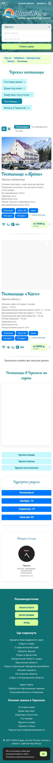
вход (26, 622)
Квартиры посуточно (18, 94)
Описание (8, 210)
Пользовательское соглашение (26, 692)
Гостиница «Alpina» (22, 174)
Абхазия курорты (26, 670)
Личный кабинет (26, 3)
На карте (8, 216)
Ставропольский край (27, 647)
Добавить (42, 3)
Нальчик (26, 517)
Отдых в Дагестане (26, 655)
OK (43, 754)
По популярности (39, 127)
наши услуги (26, 607)
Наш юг (7, 58)
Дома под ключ (14, 88)
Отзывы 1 (21, 216)
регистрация (26, 615)
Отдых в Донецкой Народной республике (26, 666)
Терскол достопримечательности (26, 729)
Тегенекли (26, 493)
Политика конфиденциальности (20, 757)
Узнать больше (38, 215)
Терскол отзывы (26, 455)
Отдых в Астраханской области (26, 677)
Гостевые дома (14, 81)
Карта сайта (26, 684)
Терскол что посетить (26, 468)
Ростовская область (26, 673)
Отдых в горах (26, 643)
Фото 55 (22, 333)
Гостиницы (12, 101)
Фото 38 (22, 210)
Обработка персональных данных (26, 688)
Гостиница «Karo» (21, 294)
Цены (33, 210)
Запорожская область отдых (26, 658)
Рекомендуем (22, 127)
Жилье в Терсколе (16, 107)
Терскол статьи (26, 461)
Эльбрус (26, 501)
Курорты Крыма (26, 651)
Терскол (10, 61)
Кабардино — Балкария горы (27, 58)
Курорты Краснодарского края (26, 639)
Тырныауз (27, 509)
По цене (19, 131)
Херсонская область (26, 662)
